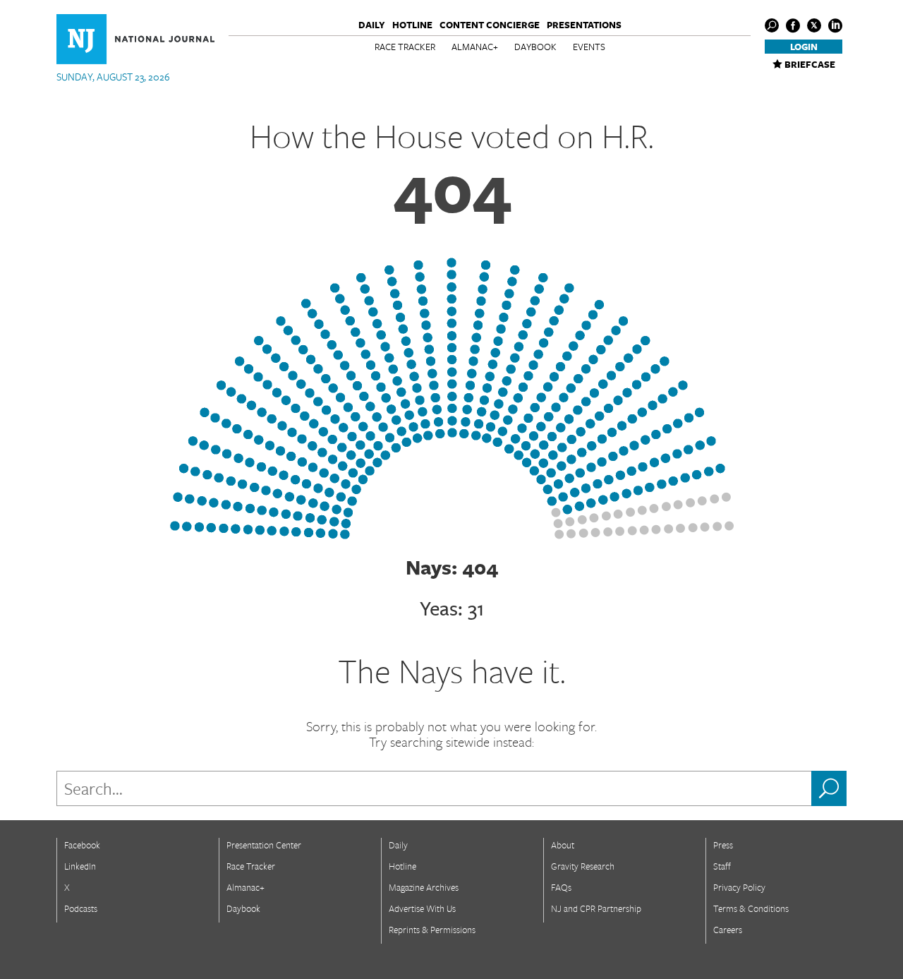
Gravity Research (582, 866)
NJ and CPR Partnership (596, 908)
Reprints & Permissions (432, 929)
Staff (722, 866)
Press (723, 845)
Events (589, 46)
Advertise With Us (422, 908)
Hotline (412, 24)
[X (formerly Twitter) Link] (814, 25)
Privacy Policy (739, 887)
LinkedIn (80, 866)
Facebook (82, 845)
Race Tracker (405, 46)
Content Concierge (490, 24)
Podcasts (80, 908)
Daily (371, 24)
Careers (727, 929)
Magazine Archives (424, 887)
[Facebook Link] (793, 25)
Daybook (535, 46)
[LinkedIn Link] (835, 25)
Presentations (584, 24)
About (562, 845)
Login (804, 46)
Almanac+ (475, 46)
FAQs (561, 887)
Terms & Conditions (751, 908)
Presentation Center (263, 845)
